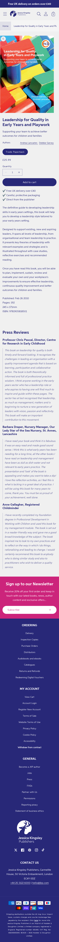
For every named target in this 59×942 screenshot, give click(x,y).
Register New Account (29, 709)
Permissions (29, 798)
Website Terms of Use (29, 722)
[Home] (20, 14)
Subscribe (14, 609)
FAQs (29, 785)
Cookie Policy (29, 734)
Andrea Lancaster (28, 142)
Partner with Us (29, 792)
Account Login (29, 703)
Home (5, 26)
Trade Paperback (15, 151)
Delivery (29, 633)
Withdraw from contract (29, 747)
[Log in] (46, 14)
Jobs (29, 773)
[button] (5, 13)
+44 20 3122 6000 (20, 882)
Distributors (29, 652)
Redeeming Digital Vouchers (30, 677)
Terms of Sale (29, 715)
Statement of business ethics (29, 810)
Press (29, 779)
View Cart (29, 696)
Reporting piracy (29, 804)
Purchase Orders (29, 645)
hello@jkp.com (40, 882)
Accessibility (29, 741)
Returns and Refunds (29, 671)
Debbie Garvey (46, 142)
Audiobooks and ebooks (29, 658)
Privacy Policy (29, 728)
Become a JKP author (29, 766)
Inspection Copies (29, 639)
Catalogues (29, 664)
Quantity (7, 166)
